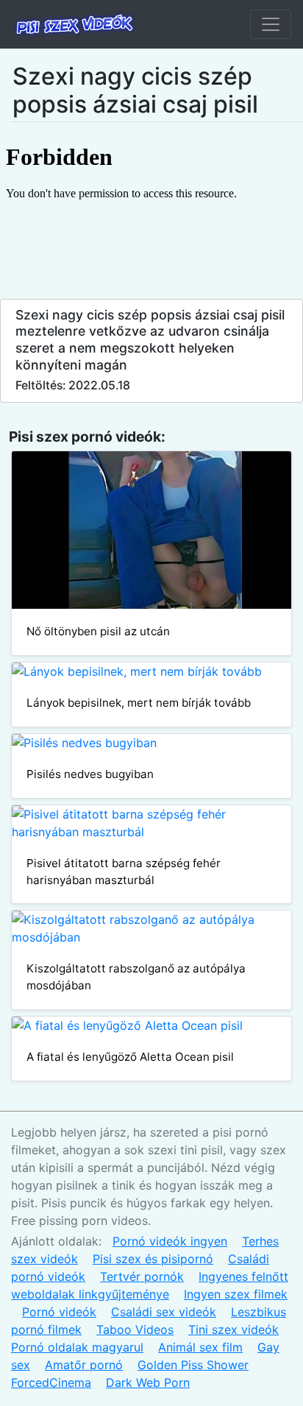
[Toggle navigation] (270, 24)
